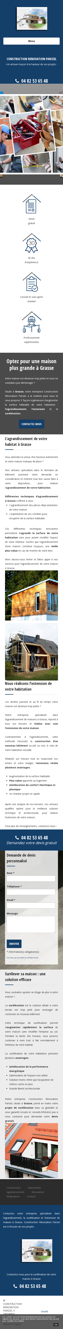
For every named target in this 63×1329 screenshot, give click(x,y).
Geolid (44, 1311)
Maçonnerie (34, 1187)
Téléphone (14, 886)
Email (11, 900)
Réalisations (13, 1196)
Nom (10, 873)
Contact (31, 1196)
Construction (13, 1187)
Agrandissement (15, 1192)
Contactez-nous (32, 424)
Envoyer (14, 944)
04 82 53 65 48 (34, 81)
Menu (31, 41)
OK (56, 1325)
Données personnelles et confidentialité (22, 958)
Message (12, 913)
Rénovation (38, 1192)
